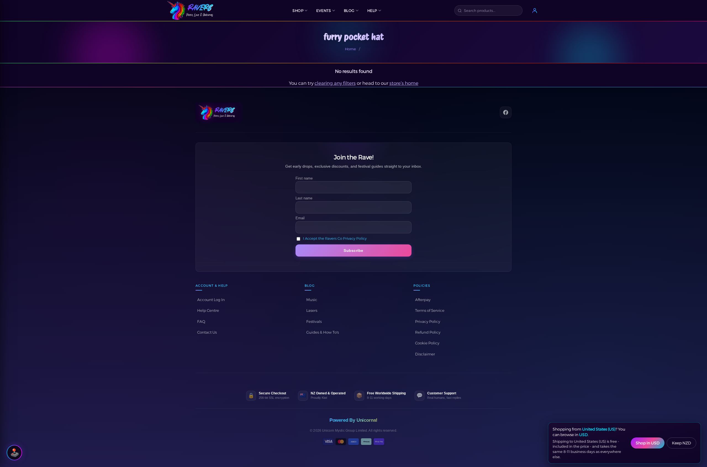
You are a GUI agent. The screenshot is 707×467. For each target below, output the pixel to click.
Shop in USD (647, 442)
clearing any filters (335, 83)
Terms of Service (429, 310)
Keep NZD (681, 442)
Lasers (311, 310)
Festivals (314, 321)
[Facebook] (505, 112)
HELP (372, 10)
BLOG (349, 10)
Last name (304, 198)
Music (311, 299)
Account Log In (211, 299)
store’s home (403, 83)
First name (304, 178)
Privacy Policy (427, 321)
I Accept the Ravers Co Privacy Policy (335, 238)
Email (300, 218)
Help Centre (208, 310)
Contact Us (207, 332)
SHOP (298, 10)
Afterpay (423, 299)
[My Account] (534, 10)
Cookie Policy (427, 343)
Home (350, 49)
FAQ (201, 321)
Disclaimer (425, 354)
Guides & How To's (322, 332)
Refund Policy (427, 332)
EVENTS (323, 10)
